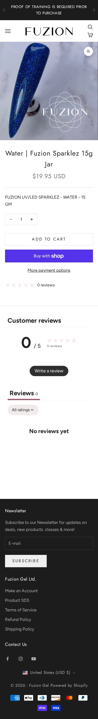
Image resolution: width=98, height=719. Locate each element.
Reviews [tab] (24, 393)
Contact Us (16, 644)
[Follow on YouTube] (33, 658)
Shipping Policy (19, 629)
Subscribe (25, 561)
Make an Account (21, 590)
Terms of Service (20, 609)
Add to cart (49, 239)
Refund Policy (18, 619)
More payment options (49, 270)
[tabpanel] (49, 446)
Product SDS (17, 600)
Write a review (49, 371)
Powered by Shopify (69, 685)
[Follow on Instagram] (20, 658)
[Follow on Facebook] (7, 658)
